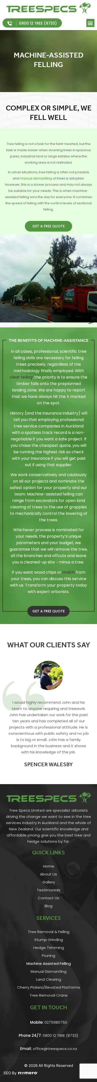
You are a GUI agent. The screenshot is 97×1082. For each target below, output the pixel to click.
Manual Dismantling (48, 971)
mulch (68, 572)
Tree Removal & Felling (48, 931)
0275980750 (48, 1022)
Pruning (48, 955)
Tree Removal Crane (49, 995)
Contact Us (48, 898)
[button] (90, 23)
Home (48, 866)
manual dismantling (36, 178)
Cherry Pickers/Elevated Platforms (48, 987)
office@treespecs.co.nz (48, 1048)
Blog (48, 905)
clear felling (21, 377)
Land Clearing (48, 979)
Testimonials (48, 890)
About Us (48, 874)
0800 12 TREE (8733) (48, 1035)
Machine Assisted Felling (48, 963)
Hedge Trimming (48, 947)
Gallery (48, 882)
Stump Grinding (48, 939)
